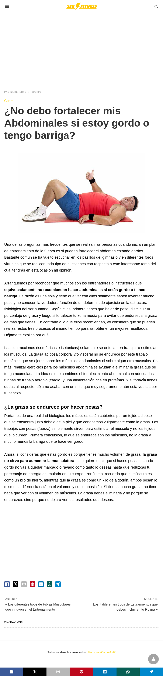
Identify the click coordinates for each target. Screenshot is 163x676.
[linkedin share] (41, 584)
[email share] (24, 584)
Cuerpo (36, 92)
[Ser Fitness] (81, 6)
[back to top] (153, 659)
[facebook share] (7, 584)
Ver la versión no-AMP (102, 652)
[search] (156, 6)
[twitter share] (15, 584)
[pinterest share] (32, 584)
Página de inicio (15, 92)
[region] (81, 49)
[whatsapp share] (49, 584)
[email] (58, 672)
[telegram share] (58, 584)
